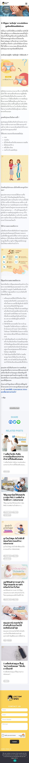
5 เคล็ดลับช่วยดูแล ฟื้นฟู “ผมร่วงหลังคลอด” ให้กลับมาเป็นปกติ (14, 666)
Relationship (6, 471)
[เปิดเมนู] (26, 3)
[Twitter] (14, 422)
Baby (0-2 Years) (7, 512)
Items (5, 640)
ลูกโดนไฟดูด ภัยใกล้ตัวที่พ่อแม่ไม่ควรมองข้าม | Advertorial (13, 541)
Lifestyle (9, 640)
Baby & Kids (15, 512)
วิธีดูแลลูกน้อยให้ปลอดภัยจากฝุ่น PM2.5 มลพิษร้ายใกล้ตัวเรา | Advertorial (14, 497)
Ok (15, 760)
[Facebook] (10, 422)
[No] (27, 757)
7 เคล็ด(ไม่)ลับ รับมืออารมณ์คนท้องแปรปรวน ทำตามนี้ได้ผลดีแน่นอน (13, 456)
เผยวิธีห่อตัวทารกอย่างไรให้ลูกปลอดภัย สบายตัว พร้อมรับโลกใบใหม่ (13, 584)
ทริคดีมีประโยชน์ (15, 408)
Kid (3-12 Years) (7, 515)
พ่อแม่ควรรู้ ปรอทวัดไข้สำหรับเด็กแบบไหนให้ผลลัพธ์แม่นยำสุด (12, 625)
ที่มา (4, 398)
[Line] (18, 422)
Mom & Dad (6, 681)
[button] (14, 398)
